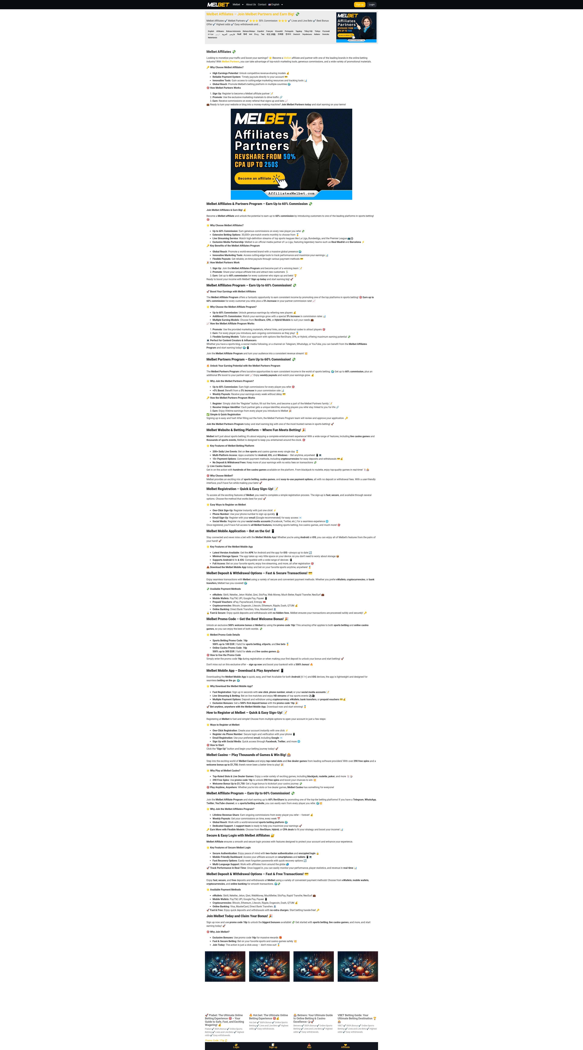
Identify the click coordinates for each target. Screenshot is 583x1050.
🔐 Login (236, 1046)
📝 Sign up (273, 1046)
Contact (262, 4)
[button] (216, 1040)
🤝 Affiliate (345, 1046)
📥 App (309, 1046)
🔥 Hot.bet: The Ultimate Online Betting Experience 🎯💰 (268, 1017)
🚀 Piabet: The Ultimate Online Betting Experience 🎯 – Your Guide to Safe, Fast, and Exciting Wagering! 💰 (224, 1020)
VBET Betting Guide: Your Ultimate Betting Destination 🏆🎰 (357, 1018)
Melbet (236, 4)
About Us (251, 4)
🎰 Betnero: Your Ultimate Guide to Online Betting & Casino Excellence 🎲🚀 (313, 1018)
